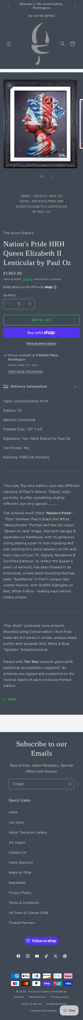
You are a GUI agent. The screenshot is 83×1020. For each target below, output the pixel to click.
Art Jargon (17, 842)
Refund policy (37, 996)
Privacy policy (60, 996)
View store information (25, 371)
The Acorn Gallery (39, 991)
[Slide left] (32, 176)
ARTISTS (39, 196)
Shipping (28, 279)
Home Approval (21, 862)
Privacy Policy (20, 893)
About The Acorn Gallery (28, 832)
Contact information (44, 1010)
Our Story (16, 822)
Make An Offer (20, 872)
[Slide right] (51, 176)
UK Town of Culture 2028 (28, 913)
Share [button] (12, 699)
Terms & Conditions (24, 903)
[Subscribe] (69, 784)
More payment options (41, 343)
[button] (9, 44)
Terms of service (31, 1003)
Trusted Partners (22, 923)
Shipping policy (56, 1003)
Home (26, 196)
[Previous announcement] (8, 6)
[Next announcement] (75, 6)
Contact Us (17, 852)
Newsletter (17, 882)
